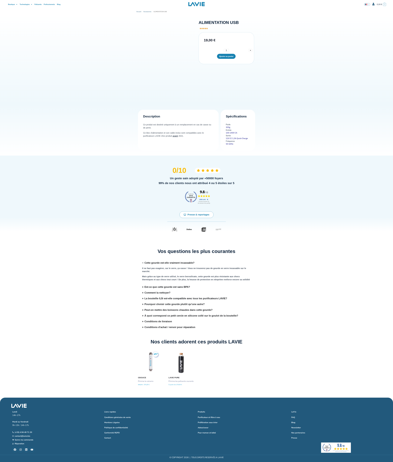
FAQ (293, 417)
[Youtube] (31, 449)
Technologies (25, 4)
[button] (381, 4)
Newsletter (296, 427)
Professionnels (49, 4)
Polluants (38, 4)
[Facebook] (14, 449)
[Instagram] (20, 449)
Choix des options (181, 390)
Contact (107, 438)
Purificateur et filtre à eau (209, 417)
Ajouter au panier (226, 56)
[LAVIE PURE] (181, 362)
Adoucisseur (203, 427)
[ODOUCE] (150, 362)
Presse (294, 438)
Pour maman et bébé (207, 433)
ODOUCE (142, 378)
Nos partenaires (298, 433)
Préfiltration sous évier (208, 422)
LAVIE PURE (174, 378)
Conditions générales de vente (117, 417)
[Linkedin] (26, 449)
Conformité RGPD (112, 433)
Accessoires (147, 12)
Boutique (11, 4)
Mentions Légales (112, 422)
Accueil (138, 12)
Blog (59, 4)
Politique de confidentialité (116, 427)
